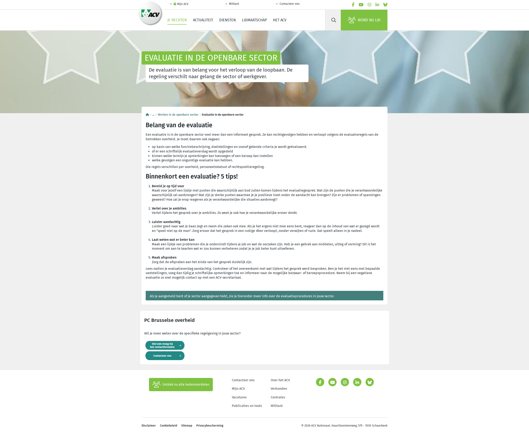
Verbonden (279, 389)
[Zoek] (333, 20)
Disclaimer (149, 425)
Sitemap (186, 425)
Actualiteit (203, 20)
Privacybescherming (209, 425)
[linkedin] (377, 5)
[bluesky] (385, 5)
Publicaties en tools (247, 406)
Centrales (278, 397)
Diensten (227, 20)
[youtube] (361, 5)
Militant (234, 4)
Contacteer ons (290, 4)
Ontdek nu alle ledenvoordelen (185, 384)
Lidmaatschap (254, 20)
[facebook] (353, 5)
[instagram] (369, 5)
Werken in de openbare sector (178, 114)
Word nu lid (369, 20)
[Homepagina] (147, 114)
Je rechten (177, 20)
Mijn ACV (182, 4)
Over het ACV (280, 380)
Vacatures (239, 397)
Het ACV (279, 20)
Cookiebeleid (168, 425)
